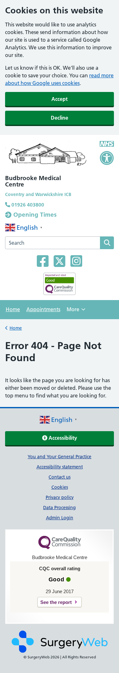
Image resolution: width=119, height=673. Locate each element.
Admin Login (59, 518)
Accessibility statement (59, 467)
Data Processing (59, 507)
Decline (59, 118)
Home (13, 309)
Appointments (43, 309)
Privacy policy (60, 497)
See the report (56, 602)
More (76, 311)
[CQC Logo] (59, 547)
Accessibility (62, 438)
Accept (59, 99)
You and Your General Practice (59, 456)
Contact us (59, 477)
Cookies (59, 487)
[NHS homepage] (48, 156)
